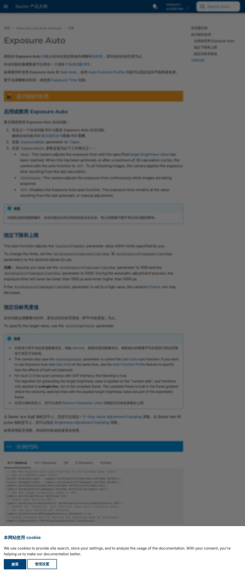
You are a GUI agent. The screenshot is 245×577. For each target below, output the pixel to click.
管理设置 (42, 564)
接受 (15, 564)
